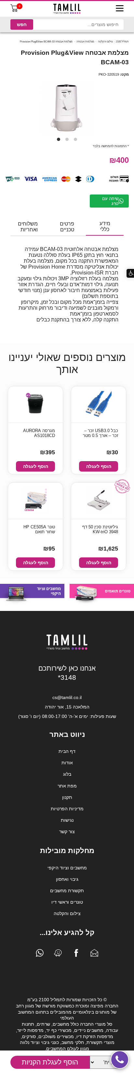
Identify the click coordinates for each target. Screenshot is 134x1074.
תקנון (67, 797)
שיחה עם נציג (110, 201)
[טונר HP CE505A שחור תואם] (35, 500)
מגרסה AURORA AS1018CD (39, 433)
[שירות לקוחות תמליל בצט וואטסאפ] (40, 954)
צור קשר (67, 831)
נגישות (67, 820)
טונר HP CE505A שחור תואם (39, 529)
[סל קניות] (14, 10)
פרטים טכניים (67, 226)
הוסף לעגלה (98, 466)
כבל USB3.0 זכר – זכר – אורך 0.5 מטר (100, 433)
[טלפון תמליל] (120, 1060)
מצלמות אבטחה (85, 41)
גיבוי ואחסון (67, 879)
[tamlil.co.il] (67, 9)
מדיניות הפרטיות (67, 808)
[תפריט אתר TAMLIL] (120, 8)
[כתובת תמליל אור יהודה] (58, 954)
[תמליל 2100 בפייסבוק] (76, 954)
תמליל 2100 (122, 41)
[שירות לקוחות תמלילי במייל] (94, 954)
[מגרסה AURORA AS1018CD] (35, 404)
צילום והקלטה (105, 41)
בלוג (67, 774)
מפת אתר (67, 785)
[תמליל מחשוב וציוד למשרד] (67, 648)
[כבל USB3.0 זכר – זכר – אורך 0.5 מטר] (99, 404)
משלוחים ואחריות (28, 226)
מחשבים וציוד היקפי (67, 867)
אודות (67, 762)
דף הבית (67, 751)
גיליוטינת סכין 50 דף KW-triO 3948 (100, 529)
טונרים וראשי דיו (67, 902)
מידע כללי (105, 226)
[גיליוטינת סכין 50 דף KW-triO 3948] (99, 500)
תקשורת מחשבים (67, 890)
